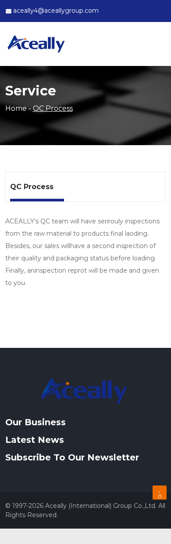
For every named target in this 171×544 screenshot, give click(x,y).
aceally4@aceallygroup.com (56, 11)
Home (16, 108)
